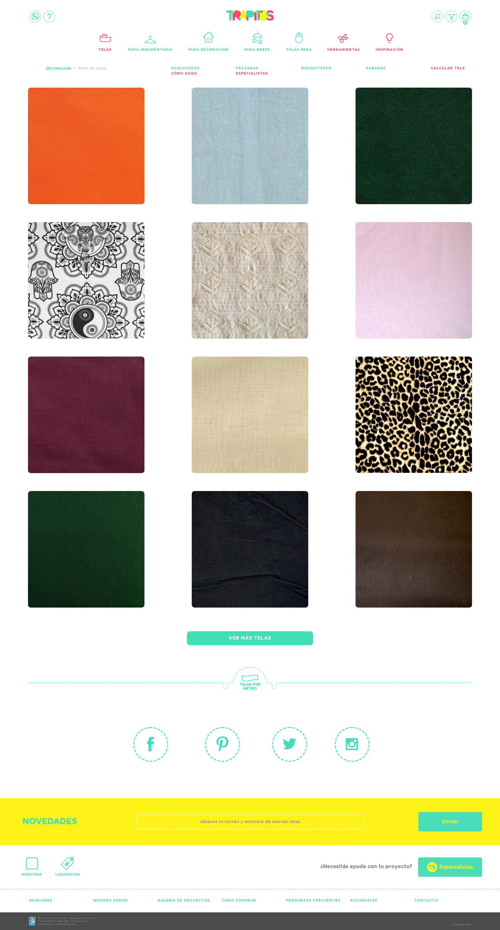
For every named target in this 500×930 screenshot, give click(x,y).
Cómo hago (184, 73)
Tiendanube (461, 925)
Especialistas (252, 73)
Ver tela (130, 130)
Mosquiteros (316, 68)
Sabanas (376, 68)
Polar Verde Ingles (398, 118)
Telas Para (299, 49)
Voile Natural (224, 387)
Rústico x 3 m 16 (226, 253)
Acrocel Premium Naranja (84, 118)
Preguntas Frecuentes (313, 900)
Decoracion (58, 68)
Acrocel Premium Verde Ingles (79, 525)
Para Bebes (257, 49)
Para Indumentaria (150, 49)
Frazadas (247, 68)
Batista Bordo (60, 387)
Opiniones (40, 900)
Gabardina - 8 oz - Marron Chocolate (412, 525)
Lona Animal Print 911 (403, 387)
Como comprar (239, 900)
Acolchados (185, 68)
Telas (105, 49)
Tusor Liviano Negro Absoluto (237, 525)
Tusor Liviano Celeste (240, 118)
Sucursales (363, 900)
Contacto (426, 900)
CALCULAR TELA (448, 68)
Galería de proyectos (183, 900)
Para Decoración (208, 49)
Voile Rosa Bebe (391, 253)
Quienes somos (110, 900)
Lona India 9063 (62, 253)
